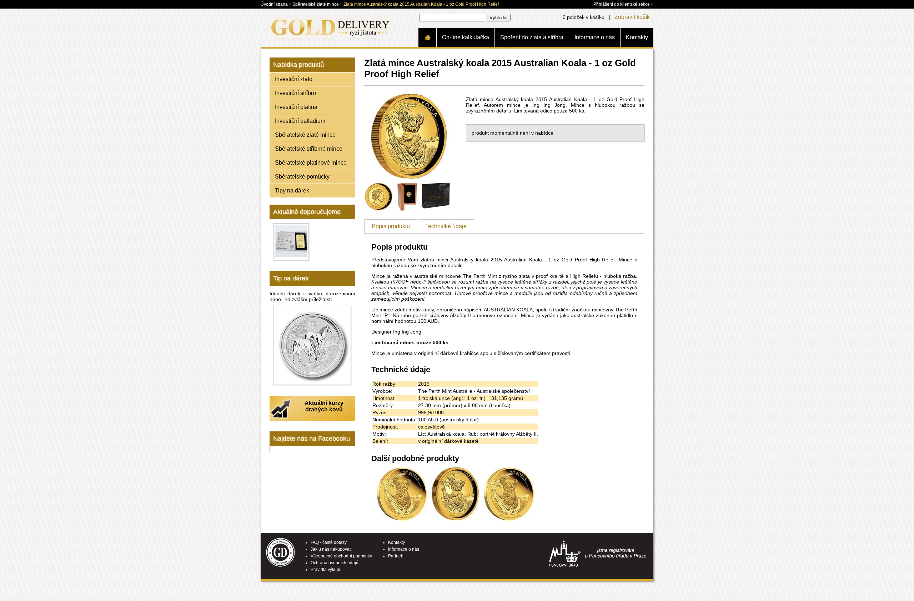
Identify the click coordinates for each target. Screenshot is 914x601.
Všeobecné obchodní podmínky (341, 556)
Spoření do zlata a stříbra (531, 37)
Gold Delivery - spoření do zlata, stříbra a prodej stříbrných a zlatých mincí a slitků (328, 27)
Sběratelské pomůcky (302, 177)
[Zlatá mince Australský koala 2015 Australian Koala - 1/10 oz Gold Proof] (509, 519)
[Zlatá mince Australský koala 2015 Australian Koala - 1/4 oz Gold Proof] (401, 519)
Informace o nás (594, 37)
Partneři (395, 556)
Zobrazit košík (632, 17)
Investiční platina (296, 107)
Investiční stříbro (295, 93)
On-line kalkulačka (465, 37)
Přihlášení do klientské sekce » (623, 4)
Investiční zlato (293, 79)
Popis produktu (391, 226)
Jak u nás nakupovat (331, 549)
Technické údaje (446, 226)
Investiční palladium (300, 121)
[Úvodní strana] (427, 37)
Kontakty (637, 37)
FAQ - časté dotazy (329, 542)
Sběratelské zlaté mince (315, 4)
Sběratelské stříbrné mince (308, 149)
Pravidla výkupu (326, 569)
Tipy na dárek (292, 190)
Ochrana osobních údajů (334, 562)
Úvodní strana (274, 4)
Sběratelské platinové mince (311, 163)
